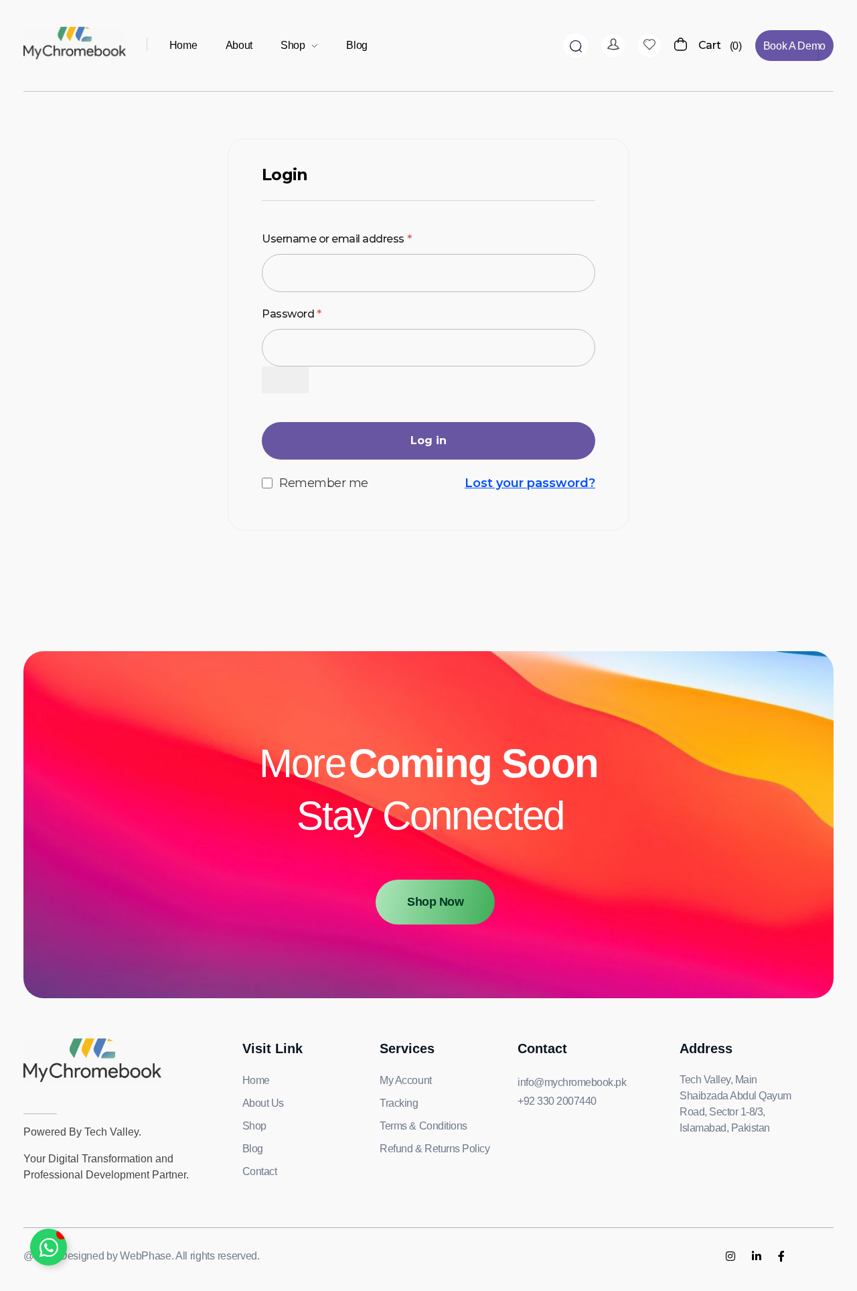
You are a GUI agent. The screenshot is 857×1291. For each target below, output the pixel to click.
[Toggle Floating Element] (48, 1247)
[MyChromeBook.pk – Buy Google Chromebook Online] (74, 43)
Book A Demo (794, 46)
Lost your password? (530, 483)
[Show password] (285, 379)
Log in (428, 440)
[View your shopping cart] (681, 46)
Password (291, 312)
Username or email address (336, 237)
